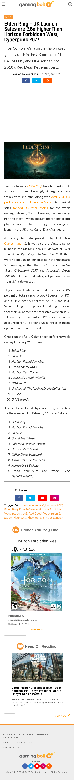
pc (13, 513)
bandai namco (32, 505)
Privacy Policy (26, 734)
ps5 (25, 513)
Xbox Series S (36, 517)
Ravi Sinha (32, 74)
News (8, 17)
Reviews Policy (43, 734)
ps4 (19, 513)
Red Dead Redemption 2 (44, 513)
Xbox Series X (54, 517)
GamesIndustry (14, 243)
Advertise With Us (10, 747)
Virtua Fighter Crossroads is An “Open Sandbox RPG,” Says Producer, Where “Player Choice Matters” (37, 690)
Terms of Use (8, 734)
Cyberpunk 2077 (52, 505)
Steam (8, 517)
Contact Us (7, 742)
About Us (20, 742)
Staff (31, 742)
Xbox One (20, 517)
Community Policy (11, 737)
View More (37, 629)
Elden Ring (11, 509)
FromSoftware (28, 509)
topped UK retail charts (30, 208)
